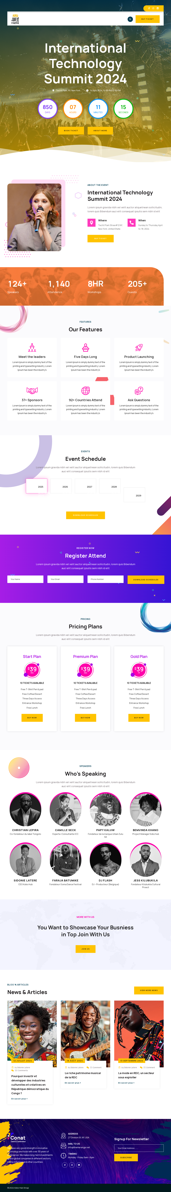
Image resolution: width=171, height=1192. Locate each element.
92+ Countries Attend (85, 400)
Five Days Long (85, 356)
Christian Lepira (25, 830)
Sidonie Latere (25, 880)
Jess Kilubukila (145, 880)
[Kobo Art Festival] (15, 19)
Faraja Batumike (65, 880)
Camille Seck (65, 830)
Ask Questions (139, 400)
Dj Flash (105, 880)
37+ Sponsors (32, 400)
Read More (21, 1098)
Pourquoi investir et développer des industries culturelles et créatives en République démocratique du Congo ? (30, 1084)
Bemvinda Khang (145, 830)
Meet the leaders (32, 356)
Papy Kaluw (105, 830)
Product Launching (139, 356)
